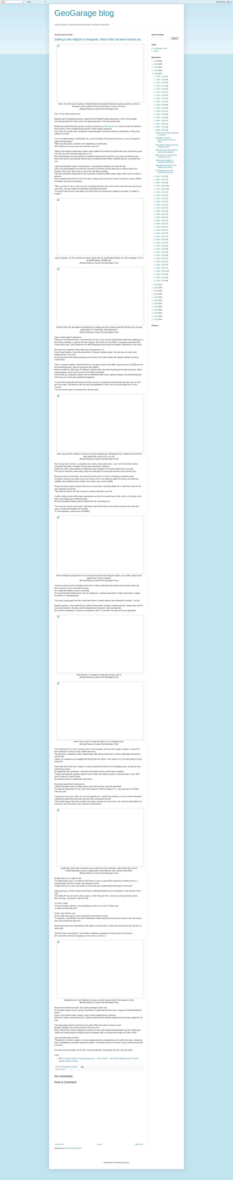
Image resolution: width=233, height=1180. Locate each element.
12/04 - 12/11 (161, 86)
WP (60, 114)
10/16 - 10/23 (161, 108)
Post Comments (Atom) (72, 1148)
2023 (156, 70)
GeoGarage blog (84, 13)
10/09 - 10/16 (161, 111)
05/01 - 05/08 (161, 227)
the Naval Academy (109, 126)
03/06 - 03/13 (161, 252)
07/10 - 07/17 (161, 195)
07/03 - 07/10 (161, 198)
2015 (156, 303)
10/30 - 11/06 (161, 102)
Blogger (126, 1163)
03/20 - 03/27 (161, 246)
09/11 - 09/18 (161, 124)
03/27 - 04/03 (161, 243)
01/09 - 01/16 (161, 277)
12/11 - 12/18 (161, 83)
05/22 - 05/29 (161, 217)
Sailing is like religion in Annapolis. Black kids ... (165, 161)
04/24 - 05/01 (161, 230)
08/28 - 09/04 (161, 130)
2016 (156, 300)
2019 (156, 291)
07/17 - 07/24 (161, 192)
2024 (156, 67)
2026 (156, 61)
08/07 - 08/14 (161, 183)
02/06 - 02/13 (161, 265)
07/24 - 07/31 (161, 189)
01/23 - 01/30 (161, 271)
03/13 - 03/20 (161, 249)
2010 (156, 319)
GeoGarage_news (160, 48)
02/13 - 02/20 (161, 262)
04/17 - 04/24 (161, 233)
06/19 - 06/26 (161, 205)
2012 (156, 313)
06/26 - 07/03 (161, 202)
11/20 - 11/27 (161, 92)
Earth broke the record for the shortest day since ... (166, 156)
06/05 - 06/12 (161, 211)
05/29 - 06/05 (161, 214)
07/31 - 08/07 (161, 186)
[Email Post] (82, 1067)
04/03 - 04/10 (161, 239)
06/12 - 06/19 (161, 208)
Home (99, 1144)
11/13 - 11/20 (161, 95)
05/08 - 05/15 (161, 224)
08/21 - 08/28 (161, 176)
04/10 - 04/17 (161, 236)
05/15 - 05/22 (161, 221)
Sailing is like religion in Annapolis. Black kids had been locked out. (97, 39)
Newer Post (59, 1144)
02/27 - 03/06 (161, 255)
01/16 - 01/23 (161, 274)
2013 (156, 310)
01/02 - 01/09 (161, 281)
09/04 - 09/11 (161, 127)
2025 (156, 64)
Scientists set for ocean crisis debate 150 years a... (166, 166)
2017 (156, 297)
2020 (156, 288)
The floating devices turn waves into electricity (165, 171)
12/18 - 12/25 (161, 79)
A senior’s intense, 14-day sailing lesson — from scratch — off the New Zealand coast (97, 1058)
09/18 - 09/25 (161, 121)
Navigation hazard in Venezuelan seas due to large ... (165, 140)
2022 (156, 74)
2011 (156, 316)
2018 (156, 294)
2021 (156, 285)
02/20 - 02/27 (161, 258)
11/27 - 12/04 (161, 89)
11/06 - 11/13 (161, 98)
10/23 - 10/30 (161, 105)
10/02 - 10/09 (161, 114)
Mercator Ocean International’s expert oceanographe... (167, 151)
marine (63, 1069)
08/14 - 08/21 (161, 180)
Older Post (139, 1144)
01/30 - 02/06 (161, 268)
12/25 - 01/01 (161, 76)
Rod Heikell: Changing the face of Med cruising (167, 146)
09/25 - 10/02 (161, 117)
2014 (156, 307)
